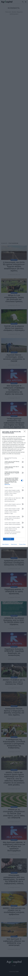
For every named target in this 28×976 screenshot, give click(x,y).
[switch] (22, 462)
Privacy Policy (22, 544)
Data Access (14, 544)
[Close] (25, 431)
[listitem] (14, 458)
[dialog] (14, 488)
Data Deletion (5, 544)
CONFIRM (8, 539)
